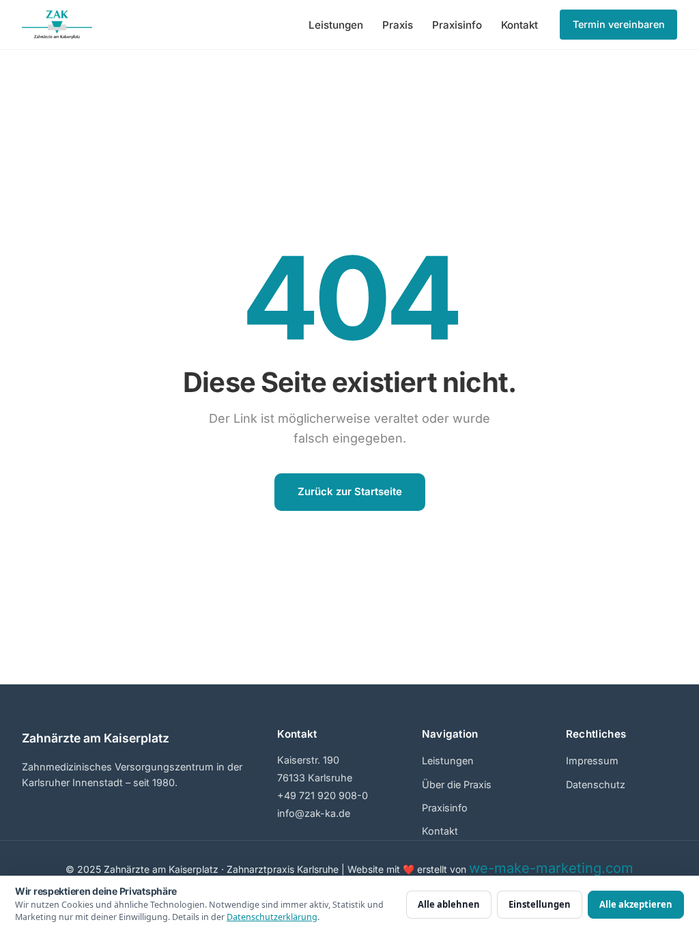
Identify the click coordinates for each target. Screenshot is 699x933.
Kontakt (519, 24)
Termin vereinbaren (619, 24)
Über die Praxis (456, 784)
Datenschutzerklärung (272, 917)
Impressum (592, 760)
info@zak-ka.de (313, 813)
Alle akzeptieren (635, 904)
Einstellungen (540, 904)
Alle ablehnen (449, 904)
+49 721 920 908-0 (322, 795)
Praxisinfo (457, 24)
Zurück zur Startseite (350, 491)
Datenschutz (595, 784)
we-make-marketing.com (551, 868)
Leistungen (336, 24)
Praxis (397, 24)
